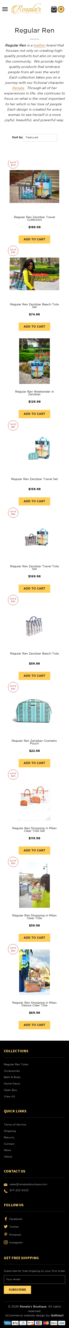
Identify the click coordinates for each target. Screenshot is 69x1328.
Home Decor (12, 1084)
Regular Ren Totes (16, 1064)
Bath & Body (12, 1077)
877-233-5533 (19, 1190)
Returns (9, 1137)
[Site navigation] (5, 9)
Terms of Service (15, 1125)
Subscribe (17, 1290)
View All (9, 1096)
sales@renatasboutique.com (28, 1184)
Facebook (15, 1219)
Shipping (10, 1131)
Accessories (12, 1071)
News (7, 1150)
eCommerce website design (25, 1315)
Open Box (10, 1090)
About (8, 1157)
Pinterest (14, 1235)
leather (39, 45)
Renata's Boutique (33, 1306)
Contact (9, 1144)
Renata (18, 88)
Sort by (17, 137)
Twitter (13, 1227)
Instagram (15, 1243)
